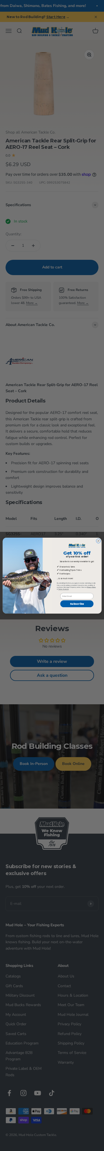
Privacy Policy (91, 587)
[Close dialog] (98, 541)
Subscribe (77, 603)
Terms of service (63, 589)
